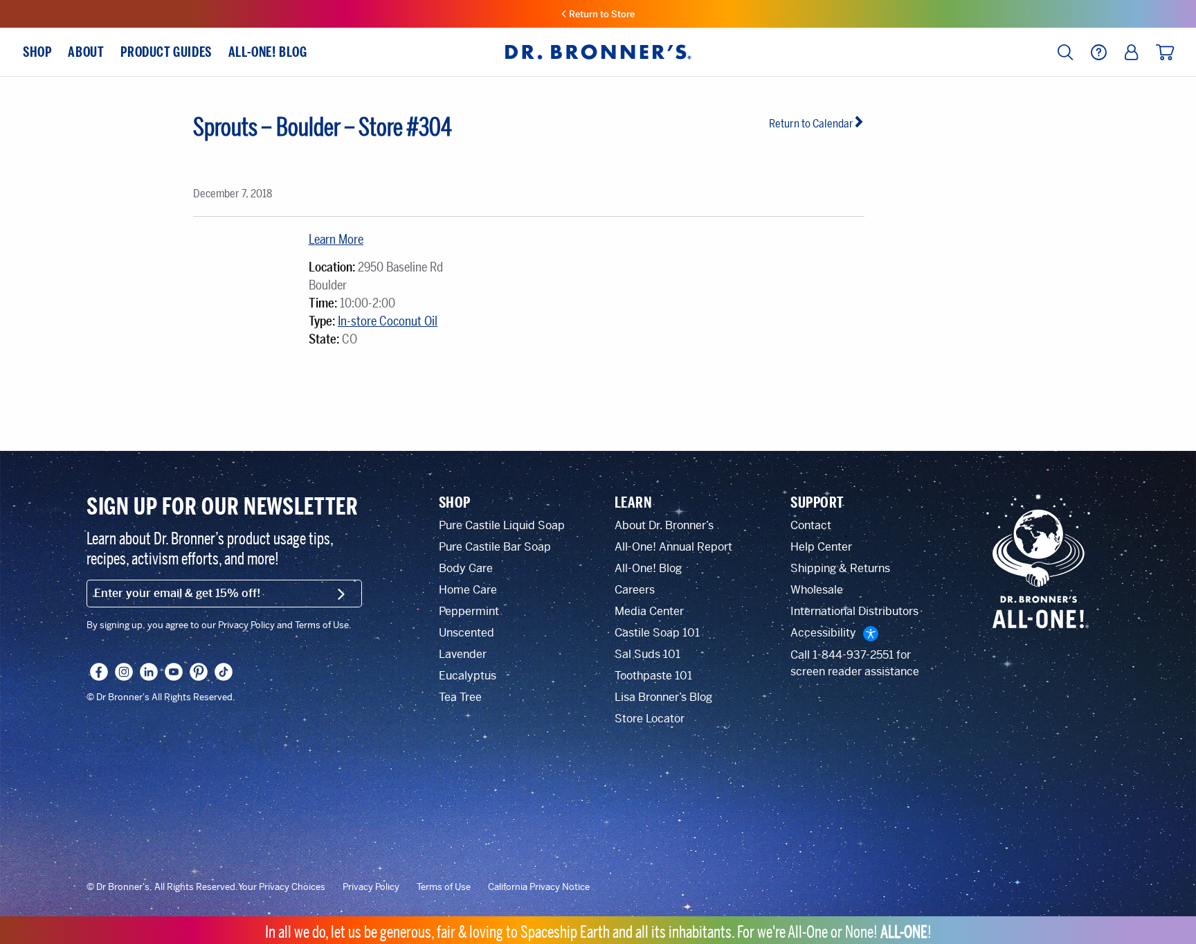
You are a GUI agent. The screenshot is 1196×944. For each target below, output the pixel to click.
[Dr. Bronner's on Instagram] (123, 671)
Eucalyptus (467, 675)
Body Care (466, 568)
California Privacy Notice (539, 887)
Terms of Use (444, 887)
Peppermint (469, 611)
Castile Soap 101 (657, 632)
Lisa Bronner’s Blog (663, 697)
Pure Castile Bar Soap (495, 547)
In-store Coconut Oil (387, 321)
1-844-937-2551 (853, 655)
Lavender (463, 654)
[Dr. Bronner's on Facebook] (99, 671)
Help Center (821, 547)
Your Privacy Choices (281, 887)
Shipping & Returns (840, 568)
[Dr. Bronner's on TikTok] (223, 671)
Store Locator (650, 718)
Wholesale (816, 589)
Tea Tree (460, 697)
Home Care (468, 589)
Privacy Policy (371, 887)
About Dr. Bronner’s (664, 525)
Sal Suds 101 (647, 654)
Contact (810, 525)
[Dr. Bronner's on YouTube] (173, 671)
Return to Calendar (811, 123)
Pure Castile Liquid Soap (502, 525)
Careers (635, 589)
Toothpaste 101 (653, 675)
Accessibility (823, 632)
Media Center (649, 611)
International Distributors (854, 611)
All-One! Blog (648, 568)
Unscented (466, 632)
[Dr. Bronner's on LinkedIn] (148, 671)
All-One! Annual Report (673, 547)
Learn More (336, 239)
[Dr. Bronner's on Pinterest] (198, 671)
